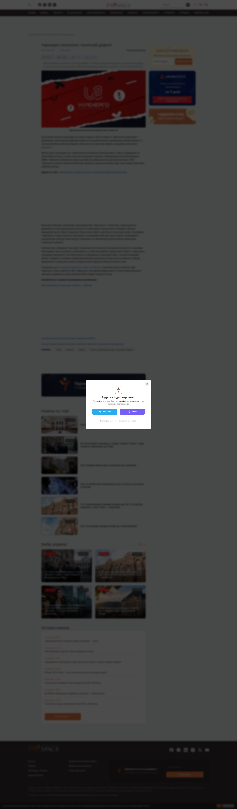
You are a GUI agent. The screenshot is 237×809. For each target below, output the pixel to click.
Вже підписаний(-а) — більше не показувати (118, 421)
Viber (134, 412)
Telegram (107, 412)
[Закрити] (147, 384)
